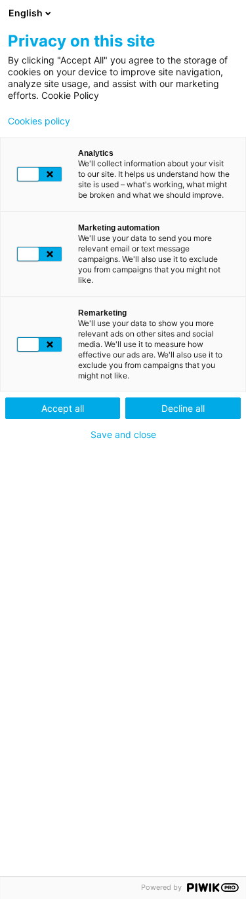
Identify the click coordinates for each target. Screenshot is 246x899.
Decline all (183, 408)
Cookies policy (39, 121)
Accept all (62, 408)
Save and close (123, 435)
